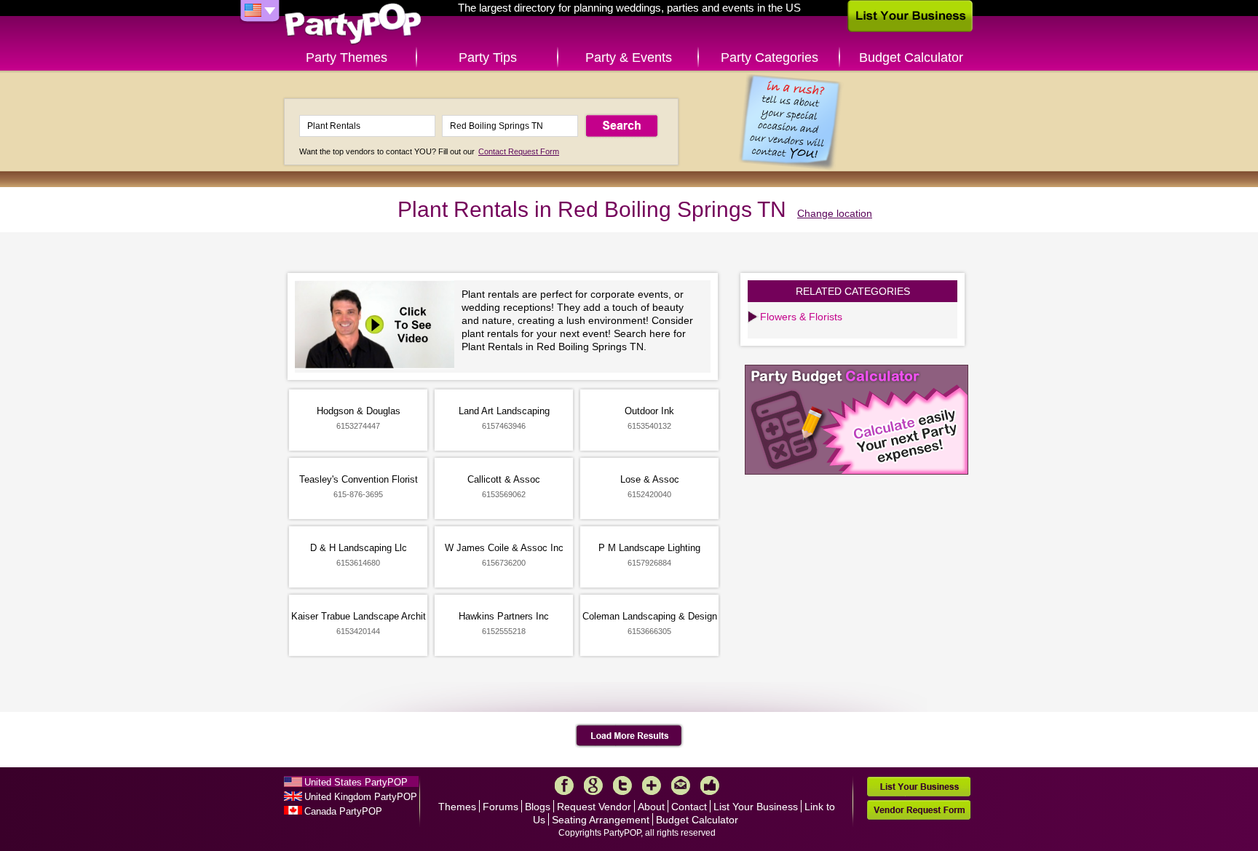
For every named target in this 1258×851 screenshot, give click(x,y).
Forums (500, 806)
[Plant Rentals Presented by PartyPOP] (378, 326)
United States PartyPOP (356, 782)
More (651, 785)
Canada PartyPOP (343, 811)
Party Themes (346, 57)
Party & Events (628, 57)
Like (709, 785)
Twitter (622, 785)
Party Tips (488, 57)
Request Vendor (594, 806)
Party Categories (769, 57)
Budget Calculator (911, 57)
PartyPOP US (353, 24)
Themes (457, 806)
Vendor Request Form (918, 809)
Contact (689, 806)
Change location (834, 213)
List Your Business (755, 806)
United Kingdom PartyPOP (360, 796)
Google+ (593, 785)
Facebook (564, 785)
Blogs (537, 806)
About (651, 806)
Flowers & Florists (801, 316)
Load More (629, 736)
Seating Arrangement (600, 820)
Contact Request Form (518, 151)
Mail (680, 785)
